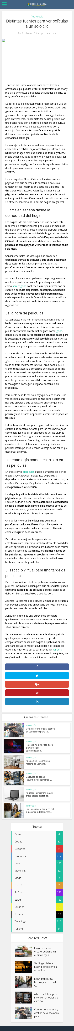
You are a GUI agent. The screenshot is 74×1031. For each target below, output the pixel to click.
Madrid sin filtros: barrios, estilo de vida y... (45, 982)
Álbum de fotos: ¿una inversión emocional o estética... (46, 997)
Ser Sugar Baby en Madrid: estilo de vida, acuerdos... (45, 967)
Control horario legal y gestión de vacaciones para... (46, 1013)
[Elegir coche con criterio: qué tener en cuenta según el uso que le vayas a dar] (24, 951)
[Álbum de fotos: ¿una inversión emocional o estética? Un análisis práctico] (24, 997)
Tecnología (37, 16)
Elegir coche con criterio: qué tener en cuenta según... (45, 951)
